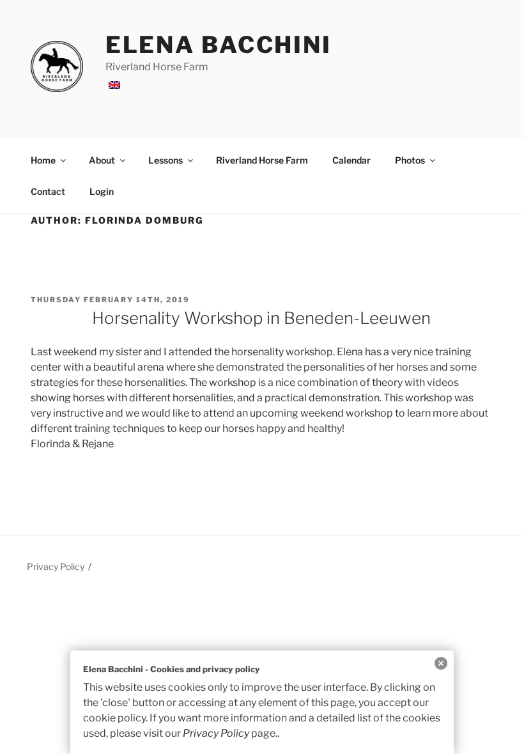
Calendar (351, 160)
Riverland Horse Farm (262, 160)
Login (101, 191)
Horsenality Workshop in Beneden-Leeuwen (261, 318)
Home (43, 160)
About (102, 160)
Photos (410, 160)
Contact (48, 191)
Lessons (165, 160)
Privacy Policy (55, 566)
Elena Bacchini (218, 45)
